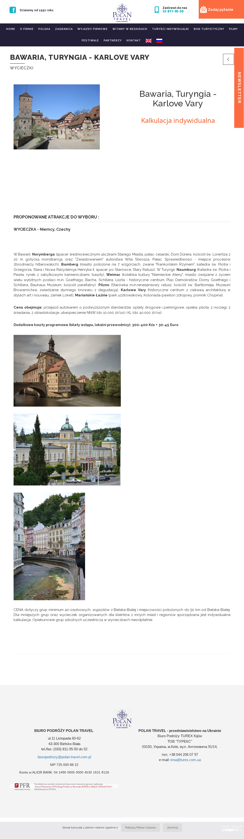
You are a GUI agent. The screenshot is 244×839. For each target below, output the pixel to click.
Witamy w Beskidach (129, 29)
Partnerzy (113, 40)
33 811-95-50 (173, 11)
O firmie (27, 29)
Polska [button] (44, 29)
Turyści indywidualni (170, 29)
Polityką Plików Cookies (140, 827)
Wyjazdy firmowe (92, 29)
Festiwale (90, 40)
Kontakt (134, 40)
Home (10, 29)
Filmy (233, 29)
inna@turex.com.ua (185, 760)
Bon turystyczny (209, 29)
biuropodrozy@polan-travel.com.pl (64, 757)
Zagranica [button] (64, 29)
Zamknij (172, 827)
